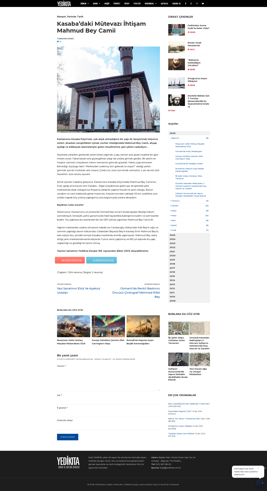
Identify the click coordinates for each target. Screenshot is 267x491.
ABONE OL (176, 3)
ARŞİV (106, 3)
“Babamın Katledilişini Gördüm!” (194, 63)
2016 (172, 272)
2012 (172, 288)
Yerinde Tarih (75, 16)
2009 (172, 300)
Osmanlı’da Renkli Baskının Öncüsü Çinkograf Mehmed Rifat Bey (136, 292)
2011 (172, 292)
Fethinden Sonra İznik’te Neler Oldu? (199, 27)
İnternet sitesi (65, 420)
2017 (172, 268)
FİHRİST (116, 3)
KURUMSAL (149, 3)
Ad (59, 395)
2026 (172, 133)
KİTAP (126, 3)
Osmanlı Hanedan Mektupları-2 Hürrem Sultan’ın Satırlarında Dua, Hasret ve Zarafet (191, 185)
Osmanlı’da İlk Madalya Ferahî (189, 163)
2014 (172, 280)
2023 (172, 243)
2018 (172, 263)
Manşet (61, 16)
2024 (172, 239)
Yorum (61, 366)
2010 (172, 296)
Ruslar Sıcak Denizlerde (194, 44)
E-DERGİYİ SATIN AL (103, 260)
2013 (172, 284)
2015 (172, 276)
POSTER (137, 3)
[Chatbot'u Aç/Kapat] (260, 484)
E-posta (62, 407)
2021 (172, 251)
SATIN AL (164, 3)
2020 (172, 255)
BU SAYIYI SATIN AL (72, 260)
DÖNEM (83, 3)
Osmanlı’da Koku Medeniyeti (188, 151)
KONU (95, 3)
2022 (172, 247)
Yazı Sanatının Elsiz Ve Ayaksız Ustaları (78, 290)
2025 (172, 235)
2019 (172, 259)
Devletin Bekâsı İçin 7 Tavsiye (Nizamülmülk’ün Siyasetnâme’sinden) (198, 101)
